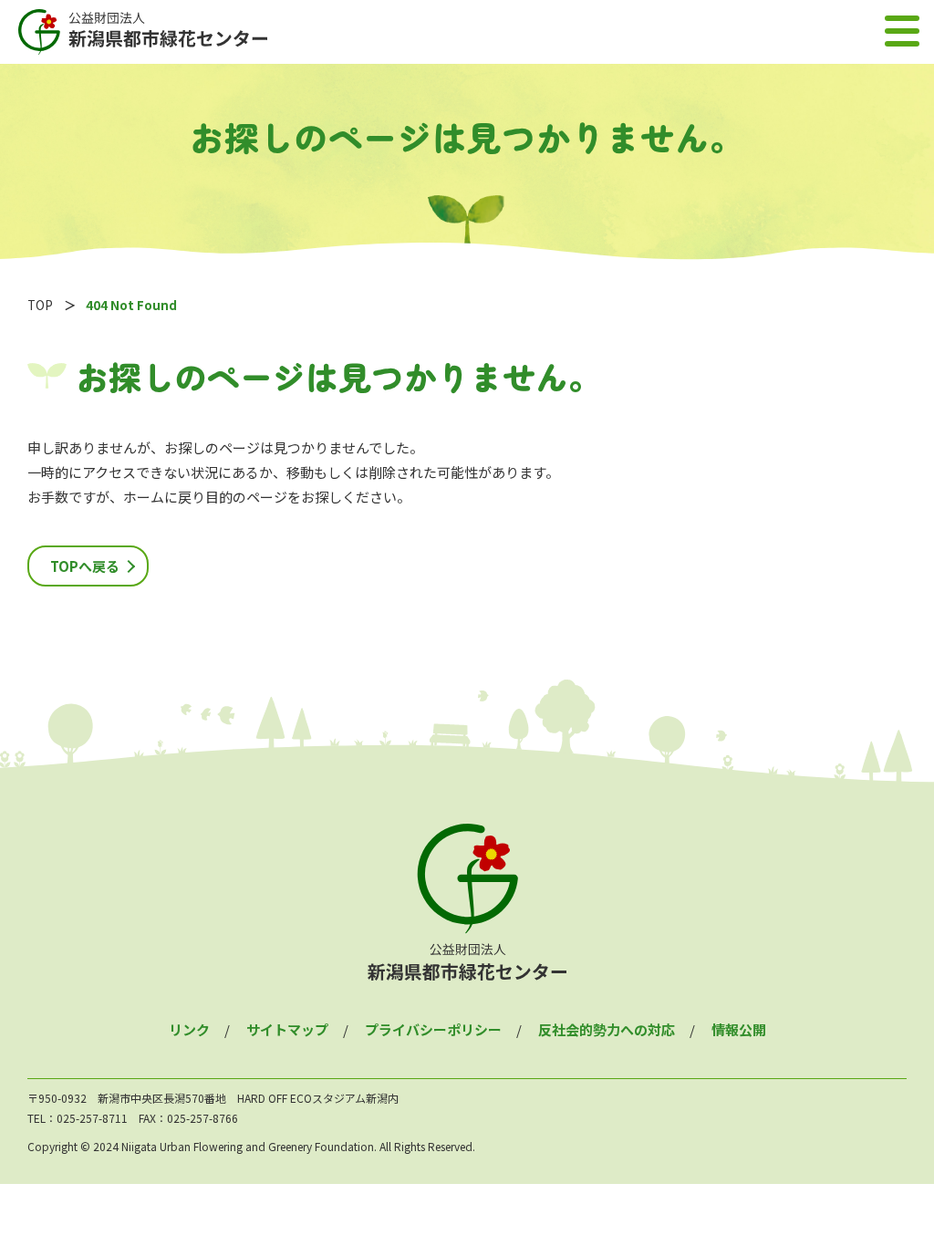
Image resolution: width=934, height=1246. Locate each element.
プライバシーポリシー (433, 1029)
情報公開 (738, 1029)
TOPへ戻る (84, 566)
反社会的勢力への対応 (606, 1029)
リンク (189, 1029)
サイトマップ (287, 1029)
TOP (40, 305)
